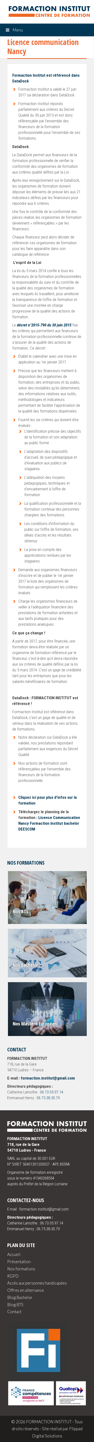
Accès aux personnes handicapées (37, 1283)
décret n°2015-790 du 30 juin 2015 (44, 325)
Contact (14, 1311)
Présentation (19, 1261)
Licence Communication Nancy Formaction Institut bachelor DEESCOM (49, 823)
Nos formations (21, 1268)
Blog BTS (15, 1304)
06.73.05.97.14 (51, 1092)
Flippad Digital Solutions (57, 1432)
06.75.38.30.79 (48, 1097)
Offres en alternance (25, 1290)
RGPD (13, 1276)
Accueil (13, 1254)
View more (47, 897)
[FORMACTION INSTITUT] (47, 12)
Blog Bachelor (20, 1297)
